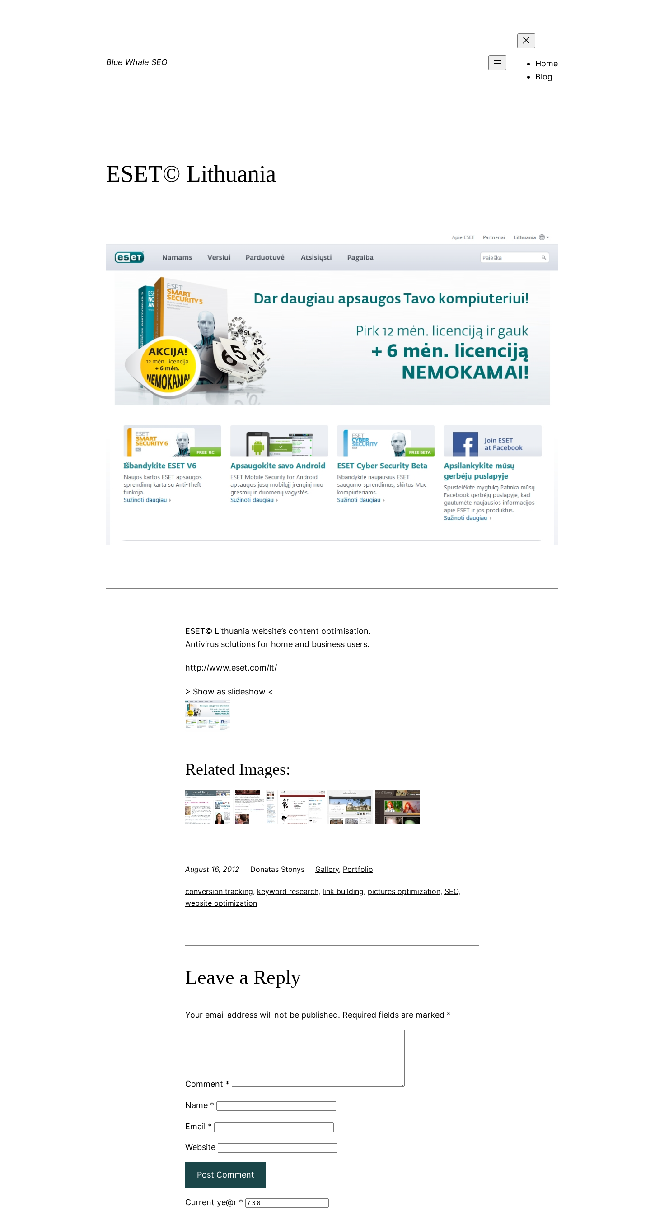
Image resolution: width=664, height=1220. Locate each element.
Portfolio (358, 869)
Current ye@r (214, 1202)
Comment (207, 1084)
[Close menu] (526, 40)
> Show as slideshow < (229, 691)
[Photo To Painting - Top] (397, 820)
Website (200, 1147)
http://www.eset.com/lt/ (231, 667)
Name (199, 1105)
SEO (451, 891)
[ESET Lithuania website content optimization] (207, 729)
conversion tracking (219, 891)
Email (198, 1126)
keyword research (287, 891)
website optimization (221, 903)
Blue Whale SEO (137, 62)
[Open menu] (497, 62)
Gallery (327, 869)
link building (343, 891)
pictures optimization (404, 891)
